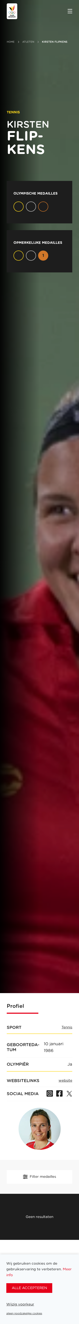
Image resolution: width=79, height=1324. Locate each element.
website (65, 1080)
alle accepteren (29, 1288)
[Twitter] (69, 1093)
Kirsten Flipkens (55, 42)
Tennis (67, 1027)
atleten (28, 42)
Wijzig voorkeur (20, 1304)
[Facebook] (59, 1093)
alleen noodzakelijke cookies (24, 1313)
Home (11, 42)
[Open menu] (70, 11)
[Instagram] (50, 1093)
